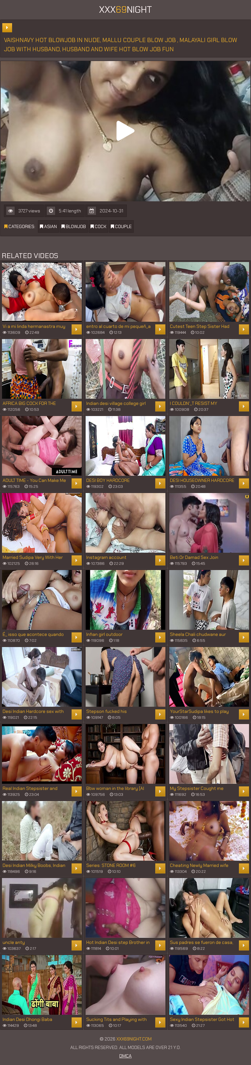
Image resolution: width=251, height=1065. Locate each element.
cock (100, 226)
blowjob (75, 226)
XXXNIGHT (125, 10)
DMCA (125, 1056)
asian (50, 226)
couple (123, 226)
